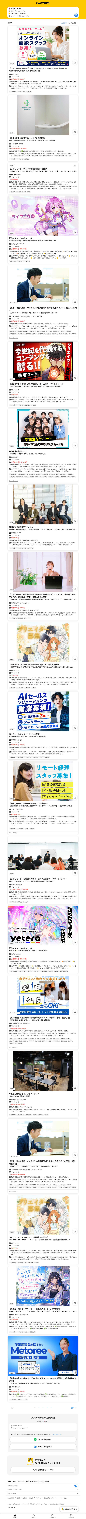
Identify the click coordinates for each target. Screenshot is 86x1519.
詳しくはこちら (57, 1434)
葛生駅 (31, 1498)
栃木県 (18, 1498)
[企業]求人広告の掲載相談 (57, 1504)
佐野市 (25, 1498)
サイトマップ (25, 1504)
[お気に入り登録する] (74, 62)
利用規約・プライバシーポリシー (39, 1504)
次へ (73, 1408)
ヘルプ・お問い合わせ (14, 1504)
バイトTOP (11, 1498)
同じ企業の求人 (13, 338)
